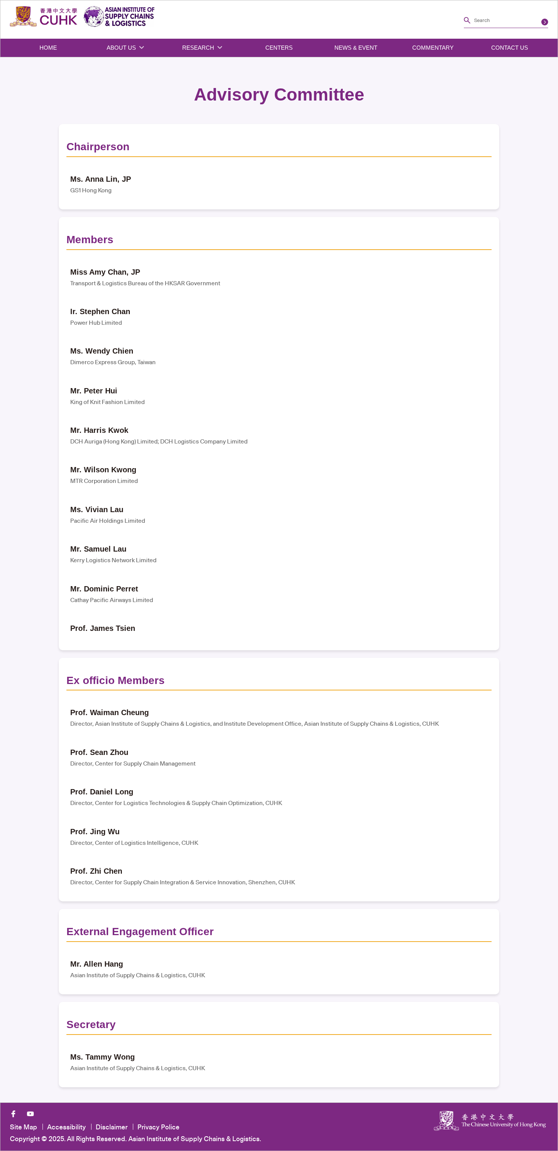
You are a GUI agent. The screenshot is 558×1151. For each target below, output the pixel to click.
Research (199, 47)
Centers (279, 47)
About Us (122, 47)
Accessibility (66, 1127)
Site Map (23, 1127)
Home (48, 47)
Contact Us (509, 47)
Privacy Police (158, 1127)
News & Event (355, 47)
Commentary (433, 47)
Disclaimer (112, 1127)
